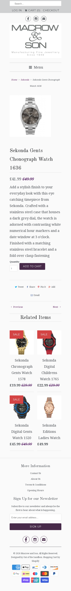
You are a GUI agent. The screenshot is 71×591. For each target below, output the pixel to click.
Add (53, 287)
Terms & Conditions (35, 484)
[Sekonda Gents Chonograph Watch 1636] (30, 116)
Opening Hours (35, 490)
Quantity (14, 261)
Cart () (34, 10)
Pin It (43, 287)
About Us (35, 479)
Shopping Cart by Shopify (46, 559)
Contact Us (35, 473)
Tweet (21, 287)
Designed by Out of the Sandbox (26, 557)
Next (56, 307)
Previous (18, 307)
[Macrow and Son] (35, 41)
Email (36, 295)
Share (32, 287)
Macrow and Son (29, 553)
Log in (17, 10)
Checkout (51, 10)
